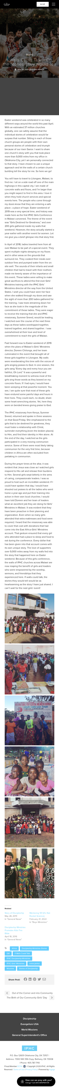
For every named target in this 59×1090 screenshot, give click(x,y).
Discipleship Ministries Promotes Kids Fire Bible (15, 930)
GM (8, 953)
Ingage (52, 1069)
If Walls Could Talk (22, 953)
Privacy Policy (31, 1069)
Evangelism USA (30, 1024)
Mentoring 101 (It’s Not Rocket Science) (39, 914)
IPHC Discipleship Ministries (18, 958)
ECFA (19, 1066)
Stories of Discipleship (28, 968)
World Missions (29, 1029)
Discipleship (29, 1018)
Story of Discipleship (14, 913)
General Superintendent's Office (29, 1035)
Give (42, 4)
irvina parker (34, 963)
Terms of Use (19, 1069)
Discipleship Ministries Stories (34, 948)
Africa (14, 948)
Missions (10, 968)
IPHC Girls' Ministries (15, 963)
